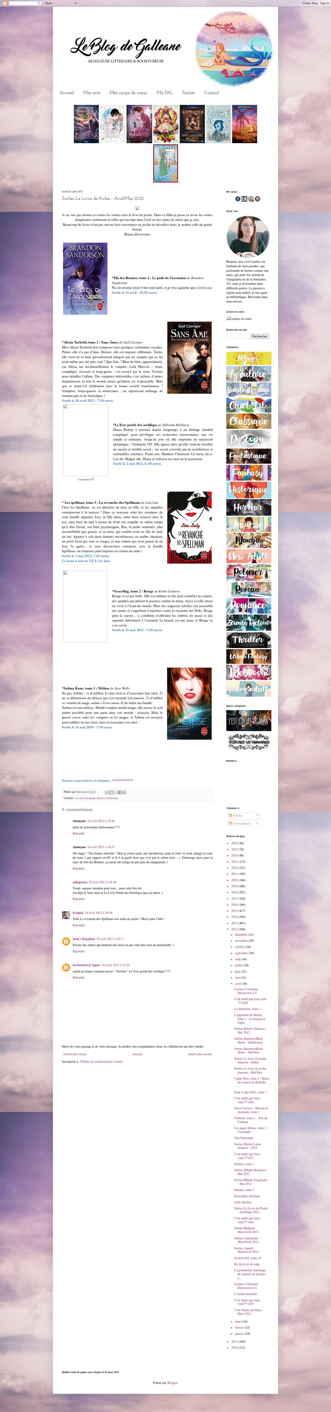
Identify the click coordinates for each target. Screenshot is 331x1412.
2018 (234, 892)
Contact (211, 93)
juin (238, 971)
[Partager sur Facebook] (120, 792)
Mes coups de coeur (128, 93)
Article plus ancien (200, 1054)
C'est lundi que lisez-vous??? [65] (247, 1302)
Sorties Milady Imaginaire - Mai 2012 (251, 1182)
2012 (234, 929)
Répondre (79, 833)
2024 (234, 855)
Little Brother (243, 1202)
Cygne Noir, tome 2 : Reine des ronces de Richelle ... (251, 1082)
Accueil (67, 93)
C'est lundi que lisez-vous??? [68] (247, 1100)
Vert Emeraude (243, 1138)
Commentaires (241, 823)
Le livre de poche (86, 798)
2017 (234, 898)
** (117, 780)
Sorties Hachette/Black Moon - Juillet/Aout (248, 1040)
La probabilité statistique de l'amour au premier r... (250, 1274)
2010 (234, 1347)
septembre (242, 953)
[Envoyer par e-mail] (107, 792)
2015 (234, 910)
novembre (242, 940)
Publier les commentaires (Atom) (102, 1061)
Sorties (188, 93)
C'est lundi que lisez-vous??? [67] (247, 1156)
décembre (241, 934)
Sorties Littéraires (107, 798)
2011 (234, 1341)
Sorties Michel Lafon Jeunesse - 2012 (247, 1146)
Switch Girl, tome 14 (247, 1258)
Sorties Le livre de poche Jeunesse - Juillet (250, 1060)
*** (122, 780)
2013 (234, 923)
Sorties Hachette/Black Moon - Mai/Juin (248, 1050)
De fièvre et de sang (246, 1264)
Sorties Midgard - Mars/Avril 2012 (246, 1230)
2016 (234, 904)
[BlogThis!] (111, 792)
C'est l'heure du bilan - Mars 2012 (248, 1312)
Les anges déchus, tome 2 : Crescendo (251, 1130)
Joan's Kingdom (84, 938)
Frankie (78, 912)
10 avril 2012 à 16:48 (101, 821)
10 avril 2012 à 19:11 (110, 939)
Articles (237, 815)
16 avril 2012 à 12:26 (115, 965)
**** (129, 780)
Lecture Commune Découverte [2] (246, 991)
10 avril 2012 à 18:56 (98, 912)
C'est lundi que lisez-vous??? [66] (247, 1220)
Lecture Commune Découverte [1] (246, 1286)
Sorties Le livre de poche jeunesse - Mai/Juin (250, 1070)
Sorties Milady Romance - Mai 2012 (251, 1172)
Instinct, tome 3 (244, 1190)
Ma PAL (165, 93)
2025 (234, 849)
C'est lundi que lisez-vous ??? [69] (250, 1001)
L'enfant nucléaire (245, 1294)
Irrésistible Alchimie (247, 1196)
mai (238, 977)
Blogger (172, 1382)
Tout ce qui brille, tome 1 (250, 1092)
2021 (234, 874)
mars (238, 1321)
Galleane (81, 792)
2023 (234, 861)
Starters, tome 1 (244, 1164)
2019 (234, 886)
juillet (239, 965)
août (238, 959)
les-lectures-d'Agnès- (87, 964)
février (240, 1327)
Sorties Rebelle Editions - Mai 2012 (250, 1030)
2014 (234, 917)
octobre (240, 946)
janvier (240, 1333)
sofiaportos (80, 882)
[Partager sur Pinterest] (124, 792)
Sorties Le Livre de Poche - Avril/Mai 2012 (251, 1210)
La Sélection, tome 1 (247, 1009)
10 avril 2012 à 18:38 (102, 882)
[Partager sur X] (115, 792)
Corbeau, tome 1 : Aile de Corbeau (250, 1120)
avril (238, 983)
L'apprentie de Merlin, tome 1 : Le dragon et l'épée (249, 1019)
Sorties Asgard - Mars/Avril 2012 (246, 1250)
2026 (234, 843)
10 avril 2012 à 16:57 (101, 847)
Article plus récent (74, 1054)
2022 (234, 867)
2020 (234, 880)
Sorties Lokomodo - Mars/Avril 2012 (247, 1240)
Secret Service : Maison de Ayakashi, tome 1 (251, 1110)
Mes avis (91, 93)
